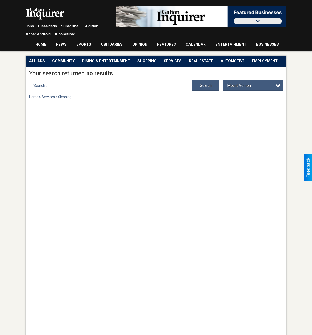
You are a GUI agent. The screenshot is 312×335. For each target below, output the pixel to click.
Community (63, 61)
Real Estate (201, 61)
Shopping (146, 61)
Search (206, 85)
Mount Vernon (239, 85)
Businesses (267, 44)
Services (173, 61)
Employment (265, 61)
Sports (83, 44)
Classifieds (47, 26)
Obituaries (112, 44)
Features (166, 44)
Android (44, 34)
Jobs (30, 26)
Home (40, 44)
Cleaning (64, 97)
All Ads (37, 61)
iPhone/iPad (65, 34)
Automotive (233, 61)
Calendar (196, 44)
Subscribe (69, 26)
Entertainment (230, 44)
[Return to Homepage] (45, 13)
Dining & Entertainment (106, 61)
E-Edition (90, 26)
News (61, 44)
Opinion (139, 44)
